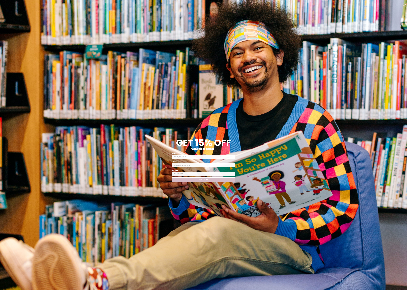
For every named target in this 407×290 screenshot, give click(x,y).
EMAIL (174, 162)
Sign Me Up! (203, 179)
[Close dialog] (404, 4)
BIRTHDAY (175, 170)
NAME (174, 153)
